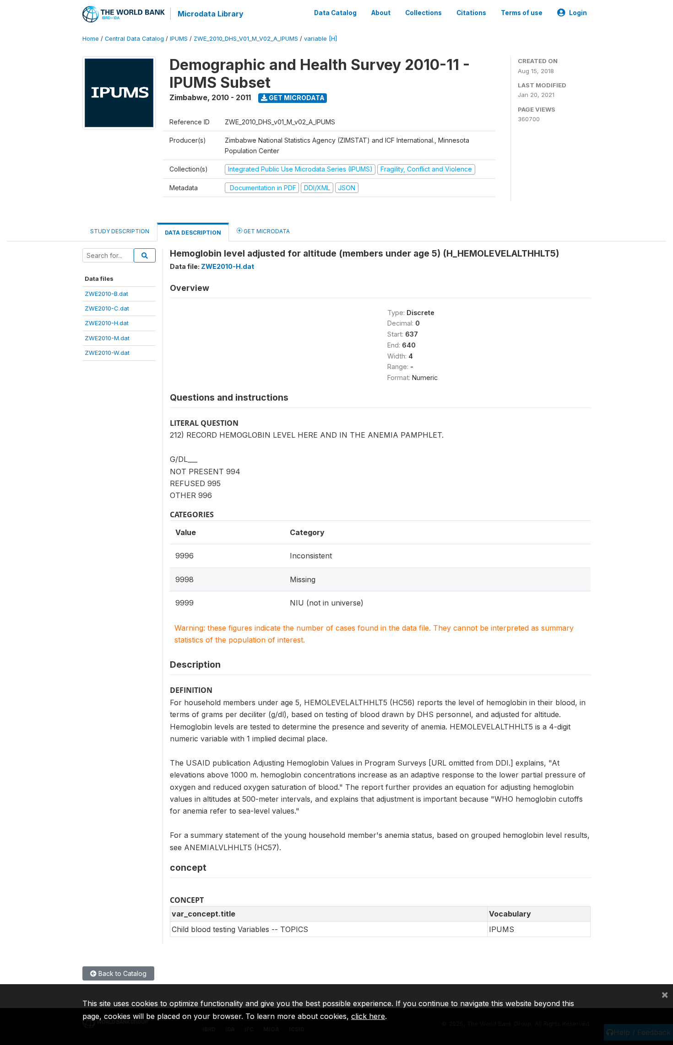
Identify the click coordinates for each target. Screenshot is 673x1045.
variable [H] (320, 38)
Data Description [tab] (193, 232)
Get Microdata (296, 98)
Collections (423, 12)
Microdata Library (211, 13)
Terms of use (522, 12)
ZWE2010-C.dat (107, 308)
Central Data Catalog (134, 38)
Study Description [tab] (119, 231)
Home (90, 38)
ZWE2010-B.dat (106, 293)
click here (368, 1016)
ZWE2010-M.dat (107, 338)
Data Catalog (335, 12)
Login (578, 12)
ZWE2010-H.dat (107, 323)
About (381, 12)
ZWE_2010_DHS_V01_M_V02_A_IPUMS (246, 38)
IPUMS (179, 38)
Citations (471, 12)
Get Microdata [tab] (266, 231)
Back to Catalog (122, 973)
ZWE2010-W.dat (107, 352)
